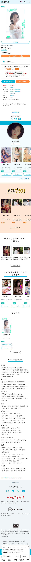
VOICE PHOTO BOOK (17, 396)
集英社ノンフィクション (8, 388)
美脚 (5, 418)
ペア (5, 440)
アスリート (7, 463)
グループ (21, 440)
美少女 (6, 428)
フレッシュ (7, 420)
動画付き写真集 (6, 396)
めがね (6, 408)
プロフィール (16, 144)
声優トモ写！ (18, 398)
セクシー (13, 99)
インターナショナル (9, 422)
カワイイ (7, 432)
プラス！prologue (18, 394)
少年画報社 (16, 372)
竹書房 (21, 372)
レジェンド (7, 461)
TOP (2, 478)
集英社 (11, 87)
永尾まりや (4, 50)
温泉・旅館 (15, 442)
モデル (17, 99)
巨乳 (18, 413)
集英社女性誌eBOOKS (21, 386)
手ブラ (6, 468)
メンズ (6, 470)
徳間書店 (26, 372)
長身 (13, 418)
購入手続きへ (22, 81)
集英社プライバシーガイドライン (16, 541)
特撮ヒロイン (23, 458)
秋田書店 (4, 367)
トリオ (13, 440)
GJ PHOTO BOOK (7, 384)
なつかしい (5, 99)
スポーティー (19, 420)
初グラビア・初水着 (18, 468)
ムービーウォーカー (7, 376)
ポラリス (25, 398)
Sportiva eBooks (20, 388)
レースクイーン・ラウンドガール (13, 454)
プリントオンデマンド (8, 398)
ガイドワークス (11, 367)
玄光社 (17, 370)
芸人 (16, 461)
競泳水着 (24, 406)
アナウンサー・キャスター (11, 456)
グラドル (7, 447)
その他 (22, 470)
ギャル (21, 422)
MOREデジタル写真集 (19, 384)
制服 (15, 406)
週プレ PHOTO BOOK (15, 89)
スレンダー (7, 413)
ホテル (5, 442)
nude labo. (4, 400)
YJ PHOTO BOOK (20, 382)
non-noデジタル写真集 (8, 386)
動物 (14, 470)
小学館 (10, 372)
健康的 (21, 418)
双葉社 (18, 374)
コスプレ (6, 406)
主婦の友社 (5, 372)
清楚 (5, 434)
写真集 (6, 478)
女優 (5, 450)
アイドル (17, 447)
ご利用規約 (4, 541)
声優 (22, 450)
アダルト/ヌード (17, 463)
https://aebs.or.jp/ (4, 536)
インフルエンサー (9, 458)
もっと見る (15, 227)
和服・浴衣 (16, 408)
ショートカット (16, 416)
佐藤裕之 (12, 95)
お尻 (9, 99)
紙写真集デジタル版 (7, 394)
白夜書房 (12, 374)
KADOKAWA (20, 367)
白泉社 (8, 374)
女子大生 (6, 452)
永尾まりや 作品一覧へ (25, 178)
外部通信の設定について (21, 544)
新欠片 (3, 374)
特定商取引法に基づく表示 (8, 544)
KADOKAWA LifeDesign (8, 370)
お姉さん (15, 428)
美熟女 (6, 430)
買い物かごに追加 (8, 81)
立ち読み (15, 42)
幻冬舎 (21, 370)
